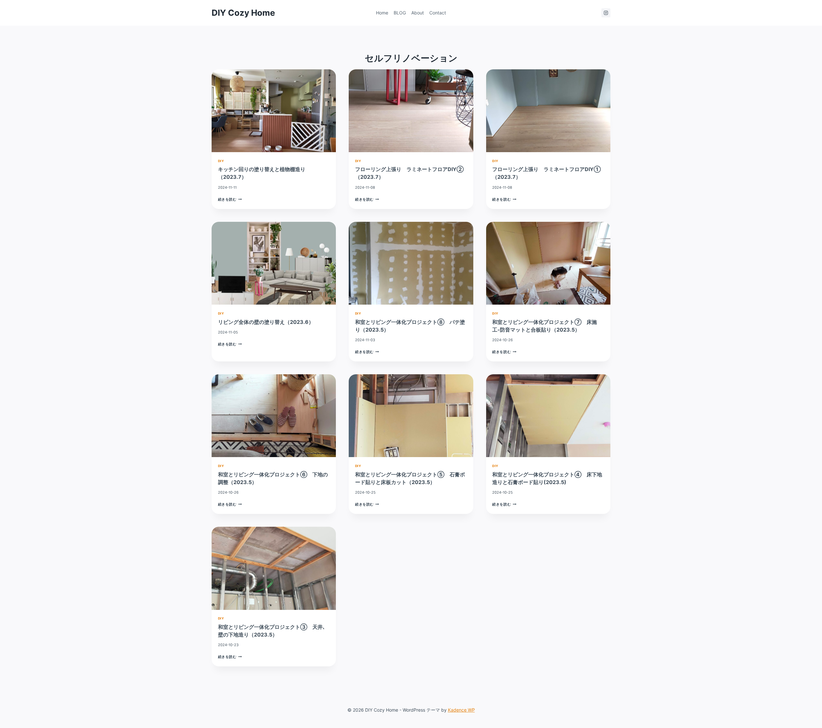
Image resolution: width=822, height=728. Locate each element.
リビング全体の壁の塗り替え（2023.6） (268, 322)
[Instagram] (605, 12)
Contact (437, 12)
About (417, 12)
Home (382, 12)
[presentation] (274, 110)
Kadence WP (461, 710)
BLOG (400, 12)
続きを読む (230, 199)
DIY (221, 161)
